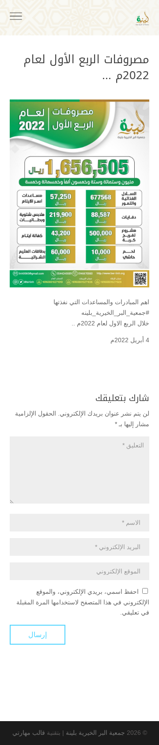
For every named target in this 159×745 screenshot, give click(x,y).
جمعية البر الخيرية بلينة (95, 732)
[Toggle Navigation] (16, 17)
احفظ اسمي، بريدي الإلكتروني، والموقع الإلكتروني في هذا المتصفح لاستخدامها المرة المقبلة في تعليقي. (82, 602)
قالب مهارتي (28, 732)
